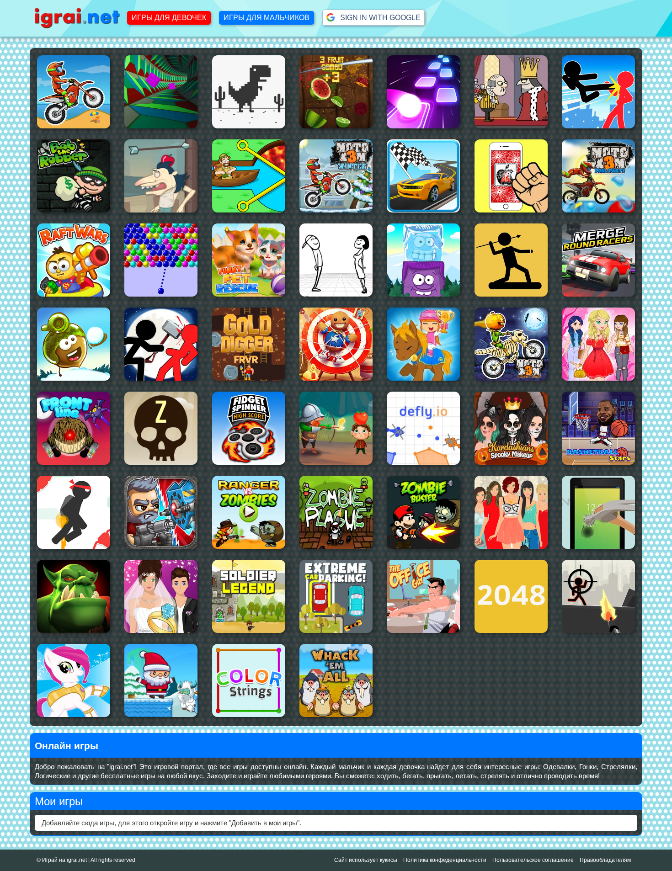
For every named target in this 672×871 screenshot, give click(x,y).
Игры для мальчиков (266, 17)
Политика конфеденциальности (444, 860)
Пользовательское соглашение (533, 860)
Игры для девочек (169, 17)
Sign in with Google (378, 17)
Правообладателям (605, 860)
